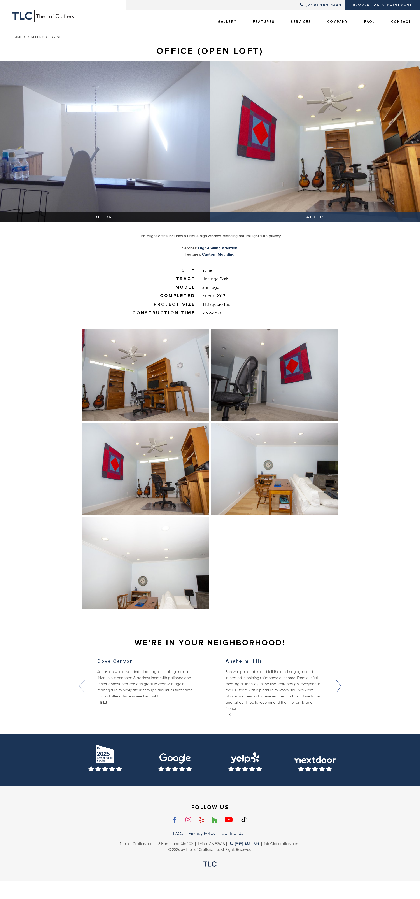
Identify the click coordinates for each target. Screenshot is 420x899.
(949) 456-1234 (323, 5)
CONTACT (401, 22)
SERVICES (301, 22)
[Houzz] (214, 820)
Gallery (36, 37)
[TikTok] (243, 819)
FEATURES (264, 22)
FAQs (369, 22)
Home (17, 37)
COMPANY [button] (337, 22)
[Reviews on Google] (175, 760)
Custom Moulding (218, 254)
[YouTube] (228, 820)
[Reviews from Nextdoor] (315, 760)
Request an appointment (382, 5)
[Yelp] (201, 820)
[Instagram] (188, 820)
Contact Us (232, 833)
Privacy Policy (202, 833)
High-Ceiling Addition (217, 248)
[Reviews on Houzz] (105, 760)
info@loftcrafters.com (281, 843)
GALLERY (227, 22)
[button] (338, 686)
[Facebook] (175, 820)
